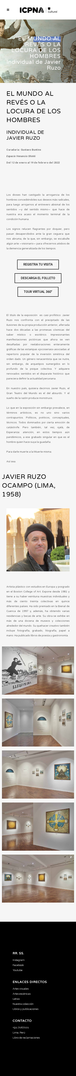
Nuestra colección (23, 1003)
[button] (38, 264)
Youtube (17, 970)
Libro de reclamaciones (26, 1037)
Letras (16, 998)
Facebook (18, 965)
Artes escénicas (22, 993)
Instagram (19, 960)
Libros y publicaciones (25, 1009)
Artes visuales (21, 988)
